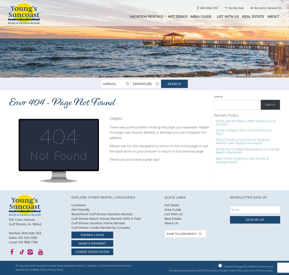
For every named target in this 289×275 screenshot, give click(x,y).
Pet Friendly (80, 210)
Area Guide (201, 16)
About (273, 16)
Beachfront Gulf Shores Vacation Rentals (102, 214)
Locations (78, 205)
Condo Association (92, 251)
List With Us (228, 16)
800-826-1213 (31, 233)
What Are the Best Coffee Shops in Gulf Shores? (246, 122)
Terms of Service (257, 270)
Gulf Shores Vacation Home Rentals (98, 223)
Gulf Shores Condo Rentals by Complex (100, 228)
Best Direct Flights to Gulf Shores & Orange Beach (242, 160)
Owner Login (92, 235)
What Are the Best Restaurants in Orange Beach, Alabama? (247, 151)
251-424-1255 (27, 238)
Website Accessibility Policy (31, 269)
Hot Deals (177, 16)
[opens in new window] (14, 253)
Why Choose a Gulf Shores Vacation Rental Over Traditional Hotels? (243, 141)
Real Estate (253, 16)
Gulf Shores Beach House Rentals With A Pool (106, 219)
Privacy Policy (55, 269)
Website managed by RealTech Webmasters (248, 266)
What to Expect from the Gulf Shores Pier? (244, 132)
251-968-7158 (28, 242)
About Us (171, 223)
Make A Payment (92, 243)
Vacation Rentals (146, 16)
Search (174, 84)
